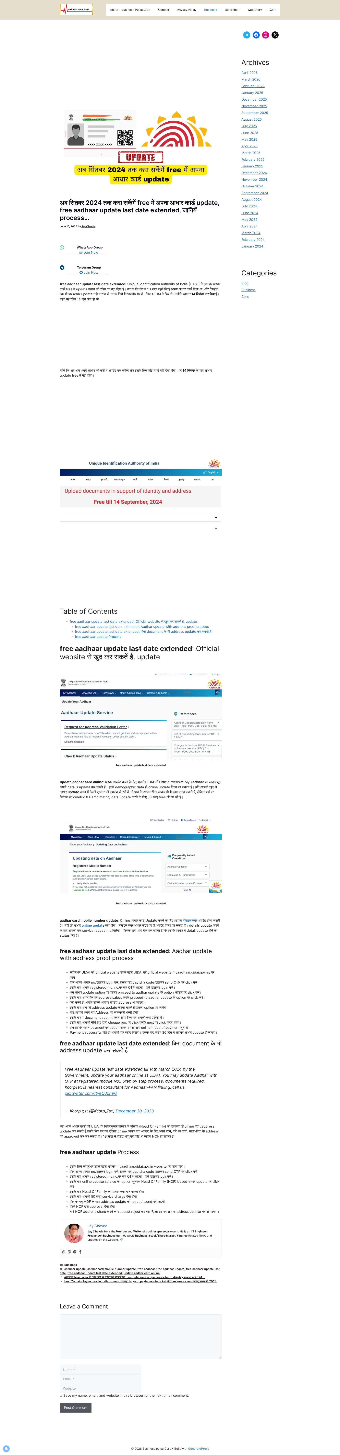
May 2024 (249, 220)
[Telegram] (75, 1252)
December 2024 (254, 173)
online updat (92, 925)
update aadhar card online (142, 1273)
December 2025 (254, 99)
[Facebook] (80, 1252)
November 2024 (254, 180)
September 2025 (254, 113)
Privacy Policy (186, 10)
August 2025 (251, 119)
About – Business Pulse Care (130, 10)
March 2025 (250, 153)
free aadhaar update (170, 1269)
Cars (273, 10)
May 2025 (249, 139)
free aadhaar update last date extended (94, 1273)
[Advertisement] (141, 64)
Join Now (94, 252)
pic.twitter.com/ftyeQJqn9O (91, 1093)
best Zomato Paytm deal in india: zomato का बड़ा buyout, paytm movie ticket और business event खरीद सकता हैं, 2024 (140, 1281)
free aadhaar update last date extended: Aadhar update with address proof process (142, 627)
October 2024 (252, 186)
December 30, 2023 (135, 1110)
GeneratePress (198, 1448)
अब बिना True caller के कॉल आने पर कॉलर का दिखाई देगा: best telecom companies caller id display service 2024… (134, 1277)
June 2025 (249, 133)
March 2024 (251, 233)
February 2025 (252, 159)
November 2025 (254, 106)
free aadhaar (146, 1269)
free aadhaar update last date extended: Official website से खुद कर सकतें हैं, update (133, 621)
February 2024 (253, 240)
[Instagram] (69, 1252)
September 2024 (254, 193)
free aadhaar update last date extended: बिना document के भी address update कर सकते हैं (143, 632)
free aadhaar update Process (98, 637)
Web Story (255, 10)
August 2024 (251, 200)
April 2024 (249, 226)
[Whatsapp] (64, 1252)
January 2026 (252, 93)
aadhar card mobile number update (111, 1269)
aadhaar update (75, 1269)
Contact (163, 10)
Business (210, 10)
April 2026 (249, 73)
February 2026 (253, 86)
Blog (244, 283)
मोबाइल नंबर (190, 920)
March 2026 (251, 79)
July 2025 (249, 126)
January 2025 (252, 166)
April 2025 (249, 146)
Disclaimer (232, 10)
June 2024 (249, 213)
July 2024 (249, 206)
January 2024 (252, 246)
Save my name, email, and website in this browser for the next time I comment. (126, 1395)
